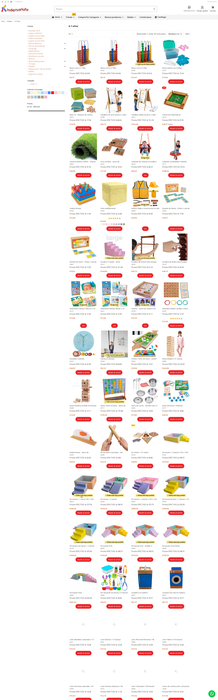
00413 (133, 117)
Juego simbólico (35, 33)
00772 (72, 311)
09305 (133, 502)
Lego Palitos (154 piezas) (172, 639)
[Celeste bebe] (111, 224)
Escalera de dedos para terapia (174, 262)
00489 (72, 408)
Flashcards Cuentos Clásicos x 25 (82, 308)
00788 (102, 117)
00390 (164, 211)
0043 (102, 642)
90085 (164, 548)
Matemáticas (34, 51)
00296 (72, 455)
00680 (133, 642)
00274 (72, 117)
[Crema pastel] (109, 224)
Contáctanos (18, 1)
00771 (164, 164)
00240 (72, 211)
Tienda (30, 26)
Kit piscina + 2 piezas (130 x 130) (175, 452)
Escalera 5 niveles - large (110, 262)
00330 (164, 117)
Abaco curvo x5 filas (139, 68)
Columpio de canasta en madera (143, 161)
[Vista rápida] (96, 47)
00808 (164, 361)
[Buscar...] (154, 9)
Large (33, 84)
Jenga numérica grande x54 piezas (83, 405)
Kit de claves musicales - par (111, 452)
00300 (133, 361)
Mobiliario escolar (36, 56)
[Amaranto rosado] (106, 224)
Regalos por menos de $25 (40, 69)
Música (32, 58)
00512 (102, 264)
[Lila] (104, 224)
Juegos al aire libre (37, 41)
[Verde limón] (124, 224)
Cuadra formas (75, 208)
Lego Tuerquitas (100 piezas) (143, 686)
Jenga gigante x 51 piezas (172, 359)
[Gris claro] (116, 224)
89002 (102, 548)
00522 (102, 311)
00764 (164, 502)
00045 (133, 408)
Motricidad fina (35, 43)
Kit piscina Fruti (106, 546)
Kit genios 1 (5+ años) (140, 452)
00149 (72, 548)
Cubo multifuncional (107, 208)
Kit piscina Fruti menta (171, 546)
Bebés (31, 71)
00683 (164, 642)
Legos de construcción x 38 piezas (175, 686)
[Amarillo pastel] (101, 224)
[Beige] (114, 224)
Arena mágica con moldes (172, 68)
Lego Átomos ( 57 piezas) (110, 639)
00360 (102, 70)
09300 (102, 502)
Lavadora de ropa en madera (173, 592)
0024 (71, 642)
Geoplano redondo (77, 359)
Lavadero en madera (139, 592)
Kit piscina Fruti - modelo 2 (141, 546)
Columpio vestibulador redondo (174, 161)
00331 (133, 595)
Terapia (32, 64)
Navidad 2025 (34, 30)
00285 (133, 70)
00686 (133, 211)
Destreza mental (36, 53)
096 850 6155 (189, 11)
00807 (72, 264)
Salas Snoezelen (35, 38)
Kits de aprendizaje (37, 46)
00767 (164, 70)
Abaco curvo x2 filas (108, 68)
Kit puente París (76, 592)
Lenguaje (33, 48)
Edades (32, 66)
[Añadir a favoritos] (96, 43)
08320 (72, 502)
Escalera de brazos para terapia (143, 262)
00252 (164, 595)
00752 (102, 689)
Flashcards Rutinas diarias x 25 (112, 308)
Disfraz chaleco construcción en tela (145, 208)
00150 (164, 455)
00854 (72, 164)
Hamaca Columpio (107, 359)
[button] (89, 17)
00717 (102, 408)
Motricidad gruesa (36, 61)
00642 (102, 595)
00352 (102, 164)
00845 (72, 595)
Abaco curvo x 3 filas (78, 68)
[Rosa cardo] (121, 224)
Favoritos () (213, 1)
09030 (133, 548)
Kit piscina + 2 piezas (108, 499)
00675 (72, 361)
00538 (102, 361)
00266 (133, 164)
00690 (72, 689)
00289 (102, 455)
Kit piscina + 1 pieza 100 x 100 (81, 499)
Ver (145, 175)
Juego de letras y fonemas (172, 405)
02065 (102, 211)
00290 (133, 264)
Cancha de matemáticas (171, 115)
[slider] (65, 110)
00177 (164, 408)
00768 (133, 311)
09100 (133, 455)
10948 (164, 689)
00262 (164, 311)
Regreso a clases (36, 74)
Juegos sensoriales (37, 36)
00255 (72, 70)
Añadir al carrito (83, 81)
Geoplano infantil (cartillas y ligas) (175, 308)
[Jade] (119, 224)
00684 (133, 689)
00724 (164, 264)
